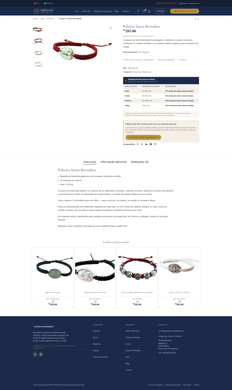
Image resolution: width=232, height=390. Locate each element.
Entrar (160, 11)
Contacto (126, 11)
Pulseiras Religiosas (52, 18)
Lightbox (110, 28)
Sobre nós (86, 11)
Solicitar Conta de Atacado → (143, 137)
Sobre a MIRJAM (132, 331)
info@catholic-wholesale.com (189, 3)
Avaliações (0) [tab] (140, 161)
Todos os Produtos (100, 357)
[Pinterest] (41, 354)
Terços (95, 337)
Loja (77, 11)
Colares (96, 350)
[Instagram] (35, 354)
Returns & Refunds (133, 350)
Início (35, 18)
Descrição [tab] (89, 161)
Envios (128, 344)
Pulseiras (96, 331)
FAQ (127, 357)
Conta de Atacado (133, 337)
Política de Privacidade (173, 385)
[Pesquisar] (138, 11)
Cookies (196, 385)
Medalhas (97, 344)
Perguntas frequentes (103, 11)
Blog (117, 11)
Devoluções (187, 385)
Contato (129, 370)
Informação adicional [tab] (113, 161)
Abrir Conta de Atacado (184, 11)
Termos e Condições (156, 385)
